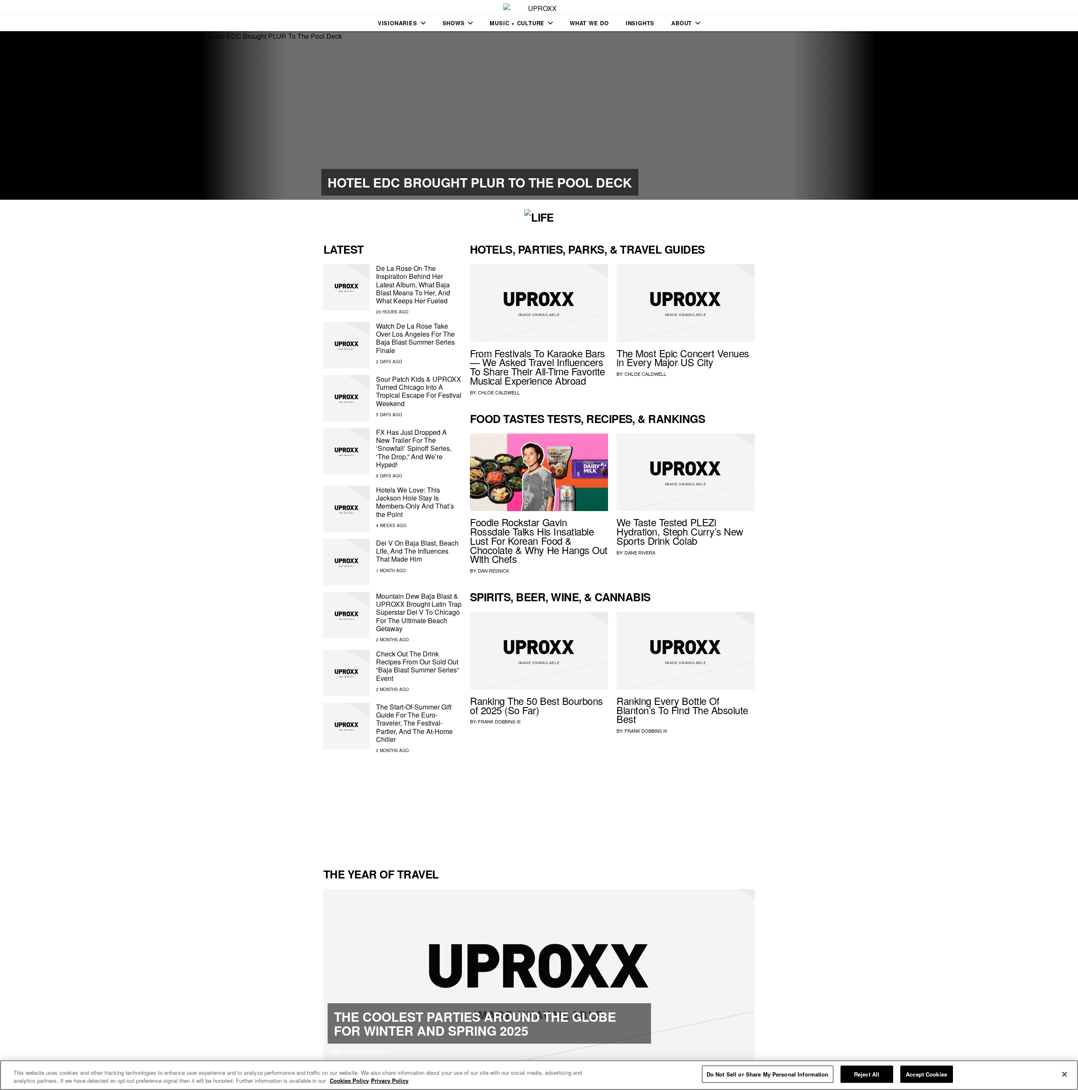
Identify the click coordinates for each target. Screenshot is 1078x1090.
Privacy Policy (389, 1081)
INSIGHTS (640, 23)
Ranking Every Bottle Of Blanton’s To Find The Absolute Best (682, 710)
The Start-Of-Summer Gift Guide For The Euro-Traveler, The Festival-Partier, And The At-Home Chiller (414, 723)
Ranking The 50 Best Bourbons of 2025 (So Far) (536, 705)
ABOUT (681, 23)
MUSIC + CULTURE (517, 23)
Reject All (866, 1074)
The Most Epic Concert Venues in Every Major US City (682, 358)
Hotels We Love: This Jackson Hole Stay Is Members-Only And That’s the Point (415, 502)
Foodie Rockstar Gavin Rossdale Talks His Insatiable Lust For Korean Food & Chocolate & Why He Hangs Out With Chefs (539, 540)
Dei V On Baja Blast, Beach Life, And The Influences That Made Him (417, 551)
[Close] (1064, 1074)
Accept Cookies (926, 1074)
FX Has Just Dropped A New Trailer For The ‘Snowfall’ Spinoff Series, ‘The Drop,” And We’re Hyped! (413, 448)
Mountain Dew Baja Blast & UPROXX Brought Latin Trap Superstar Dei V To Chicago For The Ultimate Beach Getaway (419, 612)
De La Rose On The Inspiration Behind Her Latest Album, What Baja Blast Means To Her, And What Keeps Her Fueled (413, 284)
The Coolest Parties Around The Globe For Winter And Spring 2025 (475, 1023)
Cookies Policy (349, 1081)
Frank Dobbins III (499, 721)
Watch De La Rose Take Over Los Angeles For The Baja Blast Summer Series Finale (415, 338)
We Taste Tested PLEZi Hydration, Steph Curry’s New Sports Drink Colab (679, 531)
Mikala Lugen (364, 1052)
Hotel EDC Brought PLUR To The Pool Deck (480, 182)
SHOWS (454, 23)
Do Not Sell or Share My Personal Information (768, 1074)
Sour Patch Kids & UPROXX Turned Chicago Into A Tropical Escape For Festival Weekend (419, 391)
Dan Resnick (493, 570)
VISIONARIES (397, 23)
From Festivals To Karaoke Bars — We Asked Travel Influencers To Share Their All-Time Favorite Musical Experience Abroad (537, 367)
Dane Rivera (639, 552)
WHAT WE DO (589, 23)
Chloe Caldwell (499, 392)
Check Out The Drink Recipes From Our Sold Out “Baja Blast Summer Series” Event (417, 666)
